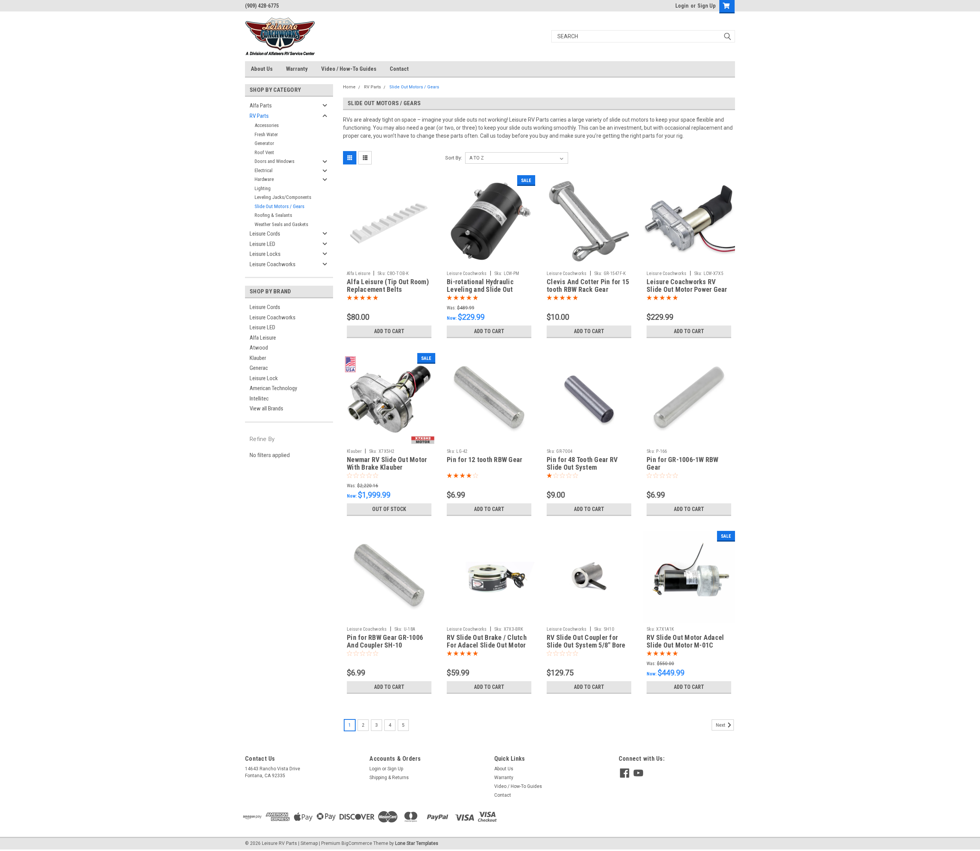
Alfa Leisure (263, 337)
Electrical (264, 170)
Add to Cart (389, 331)
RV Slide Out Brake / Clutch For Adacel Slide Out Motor (487, 641)
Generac (259, 367)
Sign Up (706, 6)
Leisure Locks (265, 254)
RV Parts (259, 115)
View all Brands (266, 408)
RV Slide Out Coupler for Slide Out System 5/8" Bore (586, 641)
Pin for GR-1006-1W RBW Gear (683, 464)
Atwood (259, 347)
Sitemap (309, 843)
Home (349, 87)
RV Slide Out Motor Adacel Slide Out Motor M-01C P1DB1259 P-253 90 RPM (685, 645)
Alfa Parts (261, 105)
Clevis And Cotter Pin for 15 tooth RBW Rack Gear (588, 286)
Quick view (389, 262)
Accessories (267, 125)
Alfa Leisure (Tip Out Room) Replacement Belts (388, 286)
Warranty (297, 68)
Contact (399, 68)
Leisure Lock (264, 378)
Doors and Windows (274, 161)
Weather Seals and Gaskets (281, 224)
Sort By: (453, 158)
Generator (264, 143)
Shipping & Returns (389, 777)
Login (682, 6)
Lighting (263, 188)
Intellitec (259, 398)
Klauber (258, 358)
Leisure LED (262, 244)
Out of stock (389, 509)
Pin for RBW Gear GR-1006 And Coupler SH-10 (385, 641)
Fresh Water (266, 134)
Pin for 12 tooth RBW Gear (484, 460)
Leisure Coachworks (273, 264)
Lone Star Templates (416, 843)
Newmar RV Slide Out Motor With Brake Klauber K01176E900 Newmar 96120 (387, 468)
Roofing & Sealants (273, 215)
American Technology (273, 388)
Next (721, 725)
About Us (262, 68)
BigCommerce (356, 843)
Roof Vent (264, 152)
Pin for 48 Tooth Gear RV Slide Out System (582, 464)
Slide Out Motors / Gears (279, 206)
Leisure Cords (265, 233)
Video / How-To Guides (348, 68)
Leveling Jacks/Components (283, 197)
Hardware (264, 179)
